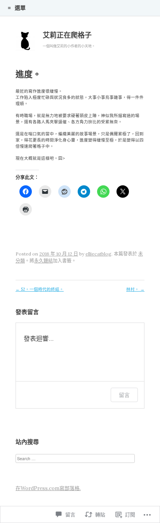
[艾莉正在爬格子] (25, 42)
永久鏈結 (43, 261)
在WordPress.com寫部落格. (48, 488)
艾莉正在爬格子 (67, 35)
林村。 (135, 289)
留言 (124, 395)
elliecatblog (98, 254)
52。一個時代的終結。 (40, 289)
